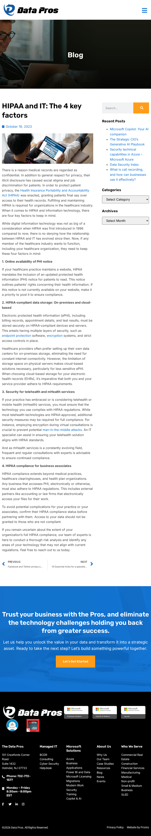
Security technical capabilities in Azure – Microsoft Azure (126, 154)
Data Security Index (124, 164)
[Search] (141, 107)
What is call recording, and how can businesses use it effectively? (128, 174)
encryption (55, 336)
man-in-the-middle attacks (62, 430)
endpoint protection (16, 336)
